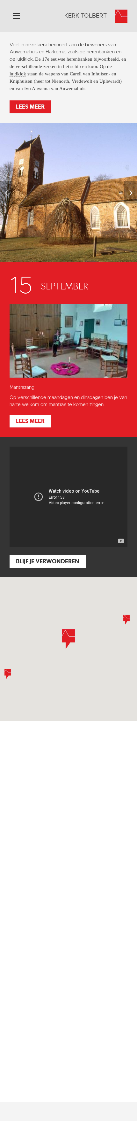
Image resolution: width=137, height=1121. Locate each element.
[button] (126, 619)
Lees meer (30, 106)
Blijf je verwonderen (47, 561)
